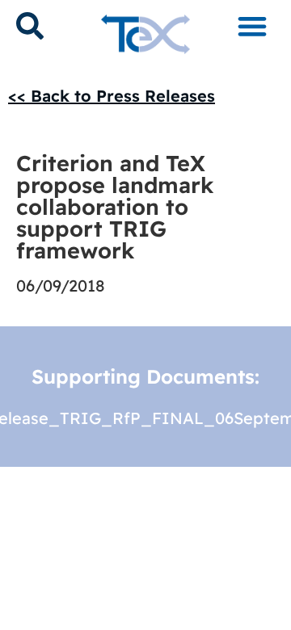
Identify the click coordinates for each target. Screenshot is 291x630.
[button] (252, 25)
